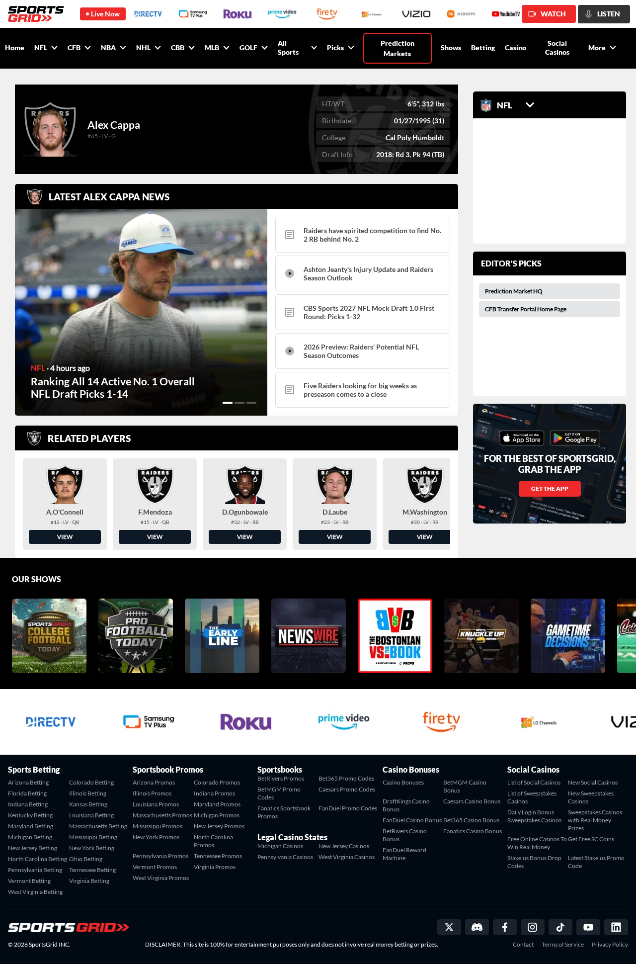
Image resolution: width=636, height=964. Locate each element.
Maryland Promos (217, 804)
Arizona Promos (154, 782)
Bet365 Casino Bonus (471, 820)
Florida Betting (27, 793)
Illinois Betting (87, 793)
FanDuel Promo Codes (347, 808)
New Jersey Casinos (343, 846)
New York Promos (156, 837)
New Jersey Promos (219, 826)
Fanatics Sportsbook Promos (284, 812)
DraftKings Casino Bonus (406, 805)
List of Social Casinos (533, 782)
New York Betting (91, 848)
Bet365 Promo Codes (346, 778)
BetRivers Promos (280, 778)
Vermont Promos (155, 867)
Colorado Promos (217, 782)
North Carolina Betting (37, 859)
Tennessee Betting (92, 870)
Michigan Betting (30, 837)
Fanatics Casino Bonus (472, 831)
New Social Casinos (593, 782)
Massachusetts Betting (98, 826)
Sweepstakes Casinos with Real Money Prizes (595, 820)
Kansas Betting (88, 804)
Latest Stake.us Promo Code (596, 862)
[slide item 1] (228, 403)
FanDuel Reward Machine (404, 854)
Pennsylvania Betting (35, 870)
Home (14, 47)
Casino (515, 47)
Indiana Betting (28, 804)
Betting (483, 47)
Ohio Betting (85, 859)
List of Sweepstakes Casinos (531, 797)
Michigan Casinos (280, 846)
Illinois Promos (152, 793)
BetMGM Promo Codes (279, 793)
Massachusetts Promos (162, 815)
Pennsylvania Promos (160, 856)
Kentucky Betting (30, 815)
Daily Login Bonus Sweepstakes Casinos (534, 816)
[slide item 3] (251, 403)
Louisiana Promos (156, 804)
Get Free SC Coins (591, 839)
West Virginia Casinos (346, 857)
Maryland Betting (30, 826)
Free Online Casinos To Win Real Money (537, 843)
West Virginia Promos (161, 877)
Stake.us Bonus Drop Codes (534, 862)
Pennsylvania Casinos (285, 857)
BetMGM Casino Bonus (464, 786)
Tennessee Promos (218, 856)
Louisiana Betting (91, 815)
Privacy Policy (610, 944)
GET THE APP (549, 488)
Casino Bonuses (403, 782)
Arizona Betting (28, 782)
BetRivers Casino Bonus (405, 835)
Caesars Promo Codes (346, 789)
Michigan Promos (216, 815)
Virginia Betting (89, 880)
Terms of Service (563, 944)
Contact (523, 944)
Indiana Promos (214, 793)
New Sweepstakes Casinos (591, 797)
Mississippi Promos (157, 826)
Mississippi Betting (93, 837)
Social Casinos (557, 47)
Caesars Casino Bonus (471, 801)
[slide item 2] (239, 403)
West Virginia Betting (35, 891)
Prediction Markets (397, 48)
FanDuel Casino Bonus (412, 820)
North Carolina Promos (213, 841)
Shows (451, 47)
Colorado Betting (91, 782)
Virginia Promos (215, 867)
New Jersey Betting (32, 848)
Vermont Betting (29, 880)
